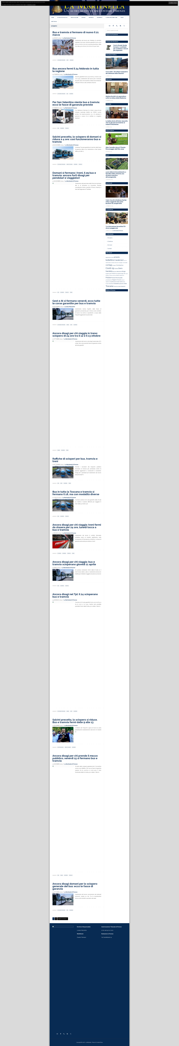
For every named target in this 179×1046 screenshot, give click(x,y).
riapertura (108, 281)
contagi (109, 265)
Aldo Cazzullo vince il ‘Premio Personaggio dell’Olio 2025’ (116, 148)
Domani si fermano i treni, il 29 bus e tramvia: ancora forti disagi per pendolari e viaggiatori (74, 175)
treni (71, 292)
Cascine (125, 260)
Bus (67, 93)
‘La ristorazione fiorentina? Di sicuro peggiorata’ (115, 227)
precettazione (69, 164)
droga (123, 271)
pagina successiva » (62, 919)
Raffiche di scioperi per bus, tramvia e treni (75, 460)
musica (110, 275)
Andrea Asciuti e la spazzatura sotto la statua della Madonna (116, 97)
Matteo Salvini (60, 747)
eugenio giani (108, 273)
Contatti (109, 248)
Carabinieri (119, 260)
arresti (112, 257)
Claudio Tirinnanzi (81, 937)
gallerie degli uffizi (122, 273)
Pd (123, 275)
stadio (125, 283)
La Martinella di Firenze (89, 7)
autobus (59, 553)
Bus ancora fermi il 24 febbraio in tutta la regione (75, 70)
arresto (117, 257)
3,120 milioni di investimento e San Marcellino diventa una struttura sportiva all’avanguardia (116, 174)
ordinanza (114, 275)
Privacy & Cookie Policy (97, 1042)
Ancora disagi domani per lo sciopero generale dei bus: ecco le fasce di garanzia (74, 886)
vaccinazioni (121, 286)
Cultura (116, 268)
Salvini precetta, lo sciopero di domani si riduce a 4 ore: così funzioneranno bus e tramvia (76, 139)
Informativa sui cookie (31, 4)
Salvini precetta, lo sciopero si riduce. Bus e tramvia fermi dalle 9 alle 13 (74, 721)
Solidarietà (116, 283)
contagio (114, 265)
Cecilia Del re (108, 262)
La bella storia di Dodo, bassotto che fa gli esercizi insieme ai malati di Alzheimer (117, 122)
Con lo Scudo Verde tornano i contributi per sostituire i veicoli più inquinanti (120, 47)
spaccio (121, 283)
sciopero (71, 60)
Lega (127, 273)
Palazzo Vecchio (119, 275)
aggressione (108, 257)
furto (117, 273)
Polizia (108, 278)
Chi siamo (109, 238)
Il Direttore (110, 241)
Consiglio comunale (122, 262)
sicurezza (111, 283)
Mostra (107, 275)
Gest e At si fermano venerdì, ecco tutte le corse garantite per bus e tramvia (76, 302)
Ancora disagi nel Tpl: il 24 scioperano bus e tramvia (75, 595)
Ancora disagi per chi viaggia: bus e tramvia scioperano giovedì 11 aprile (74, 563)
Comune (116, 262)
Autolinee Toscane (61, 60)
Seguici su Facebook (112, 34)
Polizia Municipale (116, 277)
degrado (114, 271)
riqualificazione (113, 281)
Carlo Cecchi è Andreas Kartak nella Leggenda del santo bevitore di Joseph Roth (116, 201)
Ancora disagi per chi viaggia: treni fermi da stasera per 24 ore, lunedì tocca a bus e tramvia (76, 527)
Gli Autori (109, 245)
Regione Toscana (116, 280)
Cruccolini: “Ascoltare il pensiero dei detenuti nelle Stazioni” (117, 72)
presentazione (109, 279)
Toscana (109, 286)
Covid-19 (110, 268)
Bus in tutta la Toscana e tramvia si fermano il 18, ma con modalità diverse (75, 493)
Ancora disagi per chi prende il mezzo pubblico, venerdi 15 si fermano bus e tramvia (75, 758)
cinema (112, 262)
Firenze (113, 273)
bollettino (110, 260)
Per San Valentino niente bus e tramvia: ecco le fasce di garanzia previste (76, 103)
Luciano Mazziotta (82, 930)
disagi (68, 324)
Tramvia (67, 128)
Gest (67, 60)
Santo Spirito (120, 281)
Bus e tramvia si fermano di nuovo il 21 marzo (75, 33)
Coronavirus (119, 265)
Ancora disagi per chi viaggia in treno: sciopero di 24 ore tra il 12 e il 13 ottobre (76, 334)
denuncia (118, 271)
